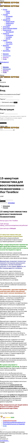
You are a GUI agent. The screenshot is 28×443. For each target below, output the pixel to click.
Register (2, 126)
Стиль (8, 18)
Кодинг (8, 47)
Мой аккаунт (4, 62)
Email (2, 113)
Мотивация (10, 32)
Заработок (6, 20)
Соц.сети (9, 44)
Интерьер (9, 16)
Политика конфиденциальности (14, 422)
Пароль (3, 99)
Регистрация (3, 123)
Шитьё (8, 38)
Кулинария (9, 35)
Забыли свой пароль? (7, 105)
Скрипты (9, 42)
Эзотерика (6, 50)
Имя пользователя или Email (10, 94)
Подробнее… (4, 440)
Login (6, 126)
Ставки (8, 25)
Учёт (7, 49)
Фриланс (6, 45)
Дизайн (5, 14)
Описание (6, 206)
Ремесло (6, 33)
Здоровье (6, 26)
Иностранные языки (10, 28)
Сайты (5, 40)
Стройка (9, 37)
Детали (5, 207)
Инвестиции (10, 21)
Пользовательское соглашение (14, 424)
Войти (15, 102)
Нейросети (10, 23)
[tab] (15, 206)
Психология (7, 30)
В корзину (3, 201)
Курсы (5, 9)
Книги (8, 11)
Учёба (8, 13)
